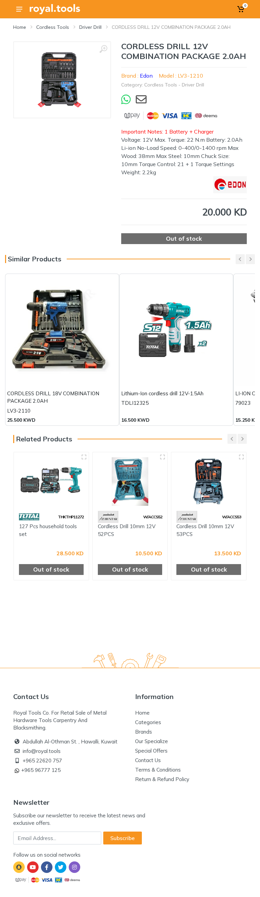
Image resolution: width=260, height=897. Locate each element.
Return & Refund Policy (162, 779)
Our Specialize (151, 741)
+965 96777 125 (41, 770)
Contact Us (148, 760)
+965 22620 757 (42, 760)
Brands (143, 732)
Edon (146, 75)
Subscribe (122, 838)
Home (19, 27)
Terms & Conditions (158, 769)
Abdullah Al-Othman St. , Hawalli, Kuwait (70, 741)
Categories (148, 722)
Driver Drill (90, 27)
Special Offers (151, 751)
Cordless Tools (52, 27)
